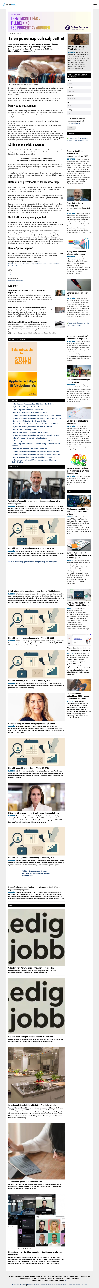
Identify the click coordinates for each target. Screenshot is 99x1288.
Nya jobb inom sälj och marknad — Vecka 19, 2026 (28, 768)
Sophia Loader (13, 279)
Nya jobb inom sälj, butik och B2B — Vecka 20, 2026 (29, 680)
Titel (68, 102)
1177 (10, 272)
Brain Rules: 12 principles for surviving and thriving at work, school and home (34, 264)
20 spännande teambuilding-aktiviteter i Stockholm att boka (32, 1105)
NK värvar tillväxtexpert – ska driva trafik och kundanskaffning (33, 813)
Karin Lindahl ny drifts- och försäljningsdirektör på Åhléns (31, 723)
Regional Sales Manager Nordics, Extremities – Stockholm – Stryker (37, 415)
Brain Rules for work (15, 266)
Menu (95, 4)
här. (66, 1280)
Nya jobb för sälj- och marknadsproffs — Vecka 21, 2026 (31, 638)
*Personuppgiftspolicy (74, 123)
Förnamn (70, 88)
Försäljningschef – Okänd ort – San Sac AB (28, 410)
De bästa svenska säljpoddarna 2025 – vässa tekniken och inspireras (78, 696)
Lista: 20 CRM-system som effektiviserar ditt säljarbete (78, 604)
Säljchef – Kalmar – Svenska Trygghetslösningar (30, 438)
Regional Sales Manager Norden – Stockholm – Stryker (32, 427)
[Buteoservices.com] (49, 32)
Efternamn (70, 95)
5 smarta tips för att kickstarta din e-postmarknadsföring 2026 (77, 153)
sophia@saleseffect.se (15, 281)
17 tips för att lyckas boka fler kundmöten (25, 1181)
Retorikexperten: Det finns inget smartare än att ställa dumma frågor (78, 470)
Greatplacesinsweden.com (77, 1285)
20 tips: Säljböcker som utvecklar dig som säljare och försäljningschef (79, 555)
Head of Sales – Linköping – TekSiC (25, 429)
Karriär (11, 506)
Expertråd (71, 159)
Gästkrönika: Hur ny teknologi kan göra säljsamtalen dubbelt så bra (78, 207)
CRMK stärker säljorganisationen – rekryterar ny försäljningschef (34, 591)
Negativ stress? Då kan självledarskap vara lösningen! (27, 307)
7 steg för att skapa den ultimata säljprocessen (76, 252)
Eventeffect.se (46, 1285)
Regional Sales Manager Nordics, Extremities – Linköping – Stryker (37, 454)
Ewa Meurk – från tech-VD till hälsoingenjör (77, 48)
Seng (10, 274)
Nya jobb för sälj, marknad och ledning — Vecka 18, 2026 (31, 857)
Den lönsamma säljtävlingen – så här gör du (78, 380)
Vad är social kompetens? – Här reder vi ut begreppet (78, 337)
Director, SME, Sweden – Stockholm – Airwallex (30, 449)
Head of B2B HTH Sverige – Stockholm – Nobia (29, 421)
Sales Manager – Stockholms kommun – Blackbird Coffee (33, 441)
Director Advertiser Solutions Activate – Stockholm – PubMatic (35, 424)
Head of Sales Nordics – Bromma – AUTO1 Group (30, 432)
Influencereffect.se (59, 1285)
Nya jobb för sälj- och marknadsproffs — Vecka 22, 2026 (31, 548)
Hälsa (19, 33)
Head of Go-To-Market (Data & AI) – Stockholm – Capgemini (34, 457)
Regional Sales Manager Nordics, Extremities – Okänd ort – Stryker (37, 418)
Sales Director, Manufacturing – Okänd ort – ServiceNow (33, 404)
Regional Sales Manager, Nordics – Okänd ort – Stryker (32, 407)
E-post (69, 80)
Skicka (71, 128)
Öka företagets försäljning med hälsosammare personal (27, 322)
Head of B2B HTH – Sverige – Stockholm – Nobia (30, 412)
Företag (69, 110)
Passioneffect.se (33, 1285)
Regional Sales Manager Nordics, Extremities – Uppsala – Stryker (36, 435)
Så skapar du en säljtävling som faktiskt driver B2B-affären (78, 511)
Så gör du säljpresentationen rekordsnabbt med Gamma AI (78, 649)
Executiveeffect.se (19, 1285)
